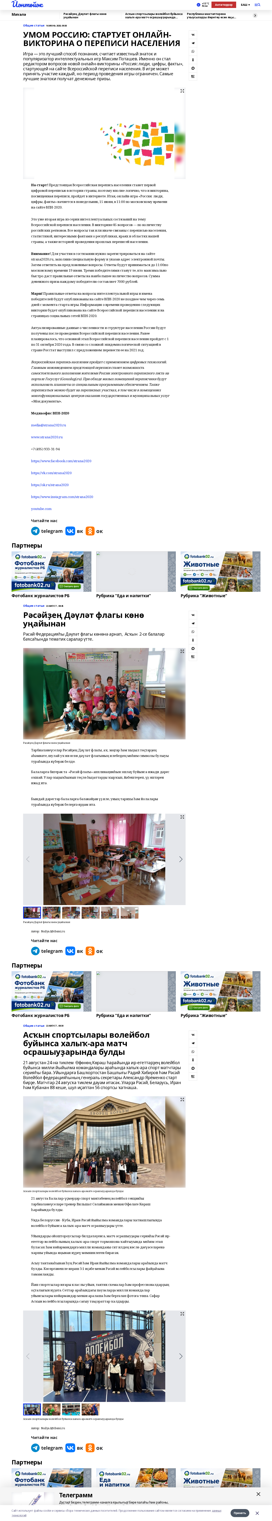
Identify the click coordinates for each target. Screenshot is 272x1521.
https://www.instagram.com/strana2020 (62, 496)
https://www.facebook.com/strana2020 (61, 461)
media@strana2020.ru (48, 425)
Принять (240, 1513)
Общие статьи (33, 25)
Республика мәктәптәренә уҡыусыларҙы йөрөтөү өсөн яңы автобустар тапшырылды (210, 15)
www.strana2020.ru (47, 437)
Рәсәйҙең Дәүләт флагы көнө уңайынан (85, 15)
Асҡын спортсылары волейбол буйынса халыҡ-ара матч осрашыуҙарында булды (154, 15)
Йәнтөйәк (27, 4)
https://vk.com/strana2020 (51, 473)
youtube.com (41, 508)
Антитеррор (224, 5)
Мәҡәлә (19, 14)
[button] (181, 859)
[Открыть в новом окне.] (47, 531)
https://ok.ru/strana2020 (50, 485)
